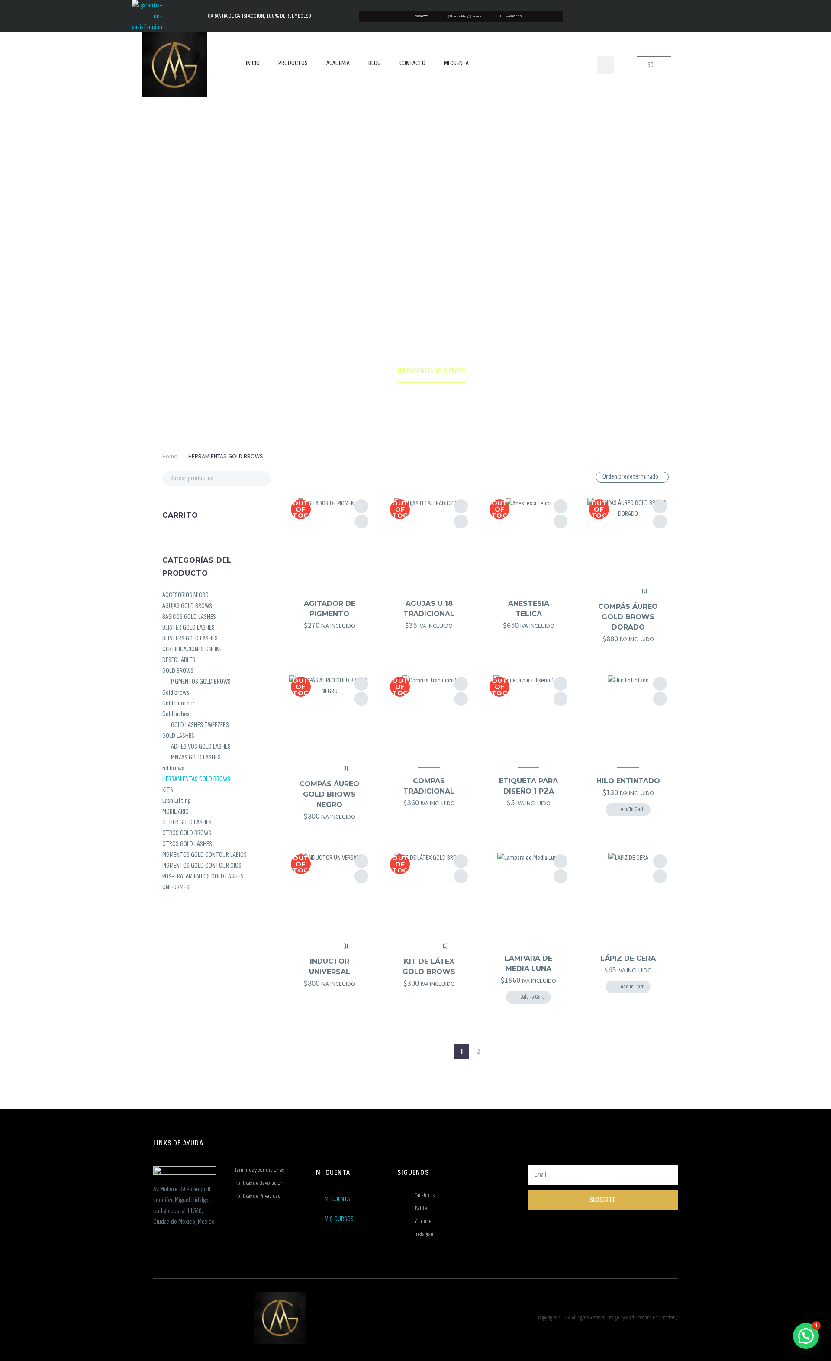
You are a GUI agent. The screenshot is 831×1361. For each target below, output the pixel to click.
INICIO (253, 63)
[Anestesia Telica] (528, 538)
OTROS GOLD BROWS (186, 833)
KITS (167, 790)
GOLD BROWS (177, 671)
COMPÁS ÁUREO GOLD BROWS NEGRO (329, 794)
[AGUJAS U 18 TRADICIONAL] (429, 538)
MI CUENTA (456, 63)
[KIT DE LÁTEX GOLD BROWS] (429, 893)
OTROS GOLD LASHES (187, 844)
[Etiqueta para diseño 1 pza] (528, 715)
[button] (605, 65)
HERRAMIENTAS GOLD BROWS (196, 779)
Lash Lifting (176, 801)
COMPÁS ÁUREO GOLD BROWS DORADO (628, 616)
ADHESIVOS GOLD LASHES (201, 747)
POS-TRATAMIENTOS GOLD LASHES (202, 876)
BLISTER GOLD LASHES (188, 628)
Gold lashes (176, 714)
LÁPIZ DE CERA (628, 958)
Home (169, 456)
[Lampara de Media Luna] (528, 893)
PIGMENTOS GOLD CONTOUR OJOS (202, 866)
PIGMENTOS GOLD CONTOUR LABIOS (204, 855)
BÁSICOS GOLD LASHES (189, 617)
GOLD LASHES (178, 736)
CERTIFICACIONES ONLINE (192, 649)
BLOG (374, 63)
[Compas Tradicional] (429, 715)
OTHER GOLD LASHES (187, 822)
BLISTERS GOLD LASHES (190, 638)
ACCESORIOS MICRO (185, 595)
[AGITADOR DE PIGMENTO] (329, 538)
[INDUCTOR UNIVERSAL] (329, 893)
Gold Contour (178, 703)
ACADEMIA (338, 63)
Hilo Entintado (628, 781)
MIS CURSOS (339, 1219)
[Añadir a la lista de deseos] (361, 506)
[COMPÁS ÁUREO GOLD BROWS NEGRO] (329, 715)
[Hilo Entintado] (628, 715)
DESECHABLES (178, 660)
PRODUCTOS (293, 63)
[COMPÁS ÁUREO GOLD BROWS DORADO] (628, 538)
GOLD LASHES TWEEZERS (200, 725)
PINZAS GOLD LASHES (196, 757)
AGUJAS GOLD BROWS (187, 606)
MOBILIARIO (175, 812)
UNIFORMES (175, 887)
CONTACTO (412, 63)
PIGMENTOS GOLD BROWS (201, 682)
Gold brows (175, 693)
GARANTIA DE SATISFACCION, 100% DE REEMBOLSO (259, 16)
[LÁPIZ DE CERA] (628, 893)
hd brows (173, 768)
